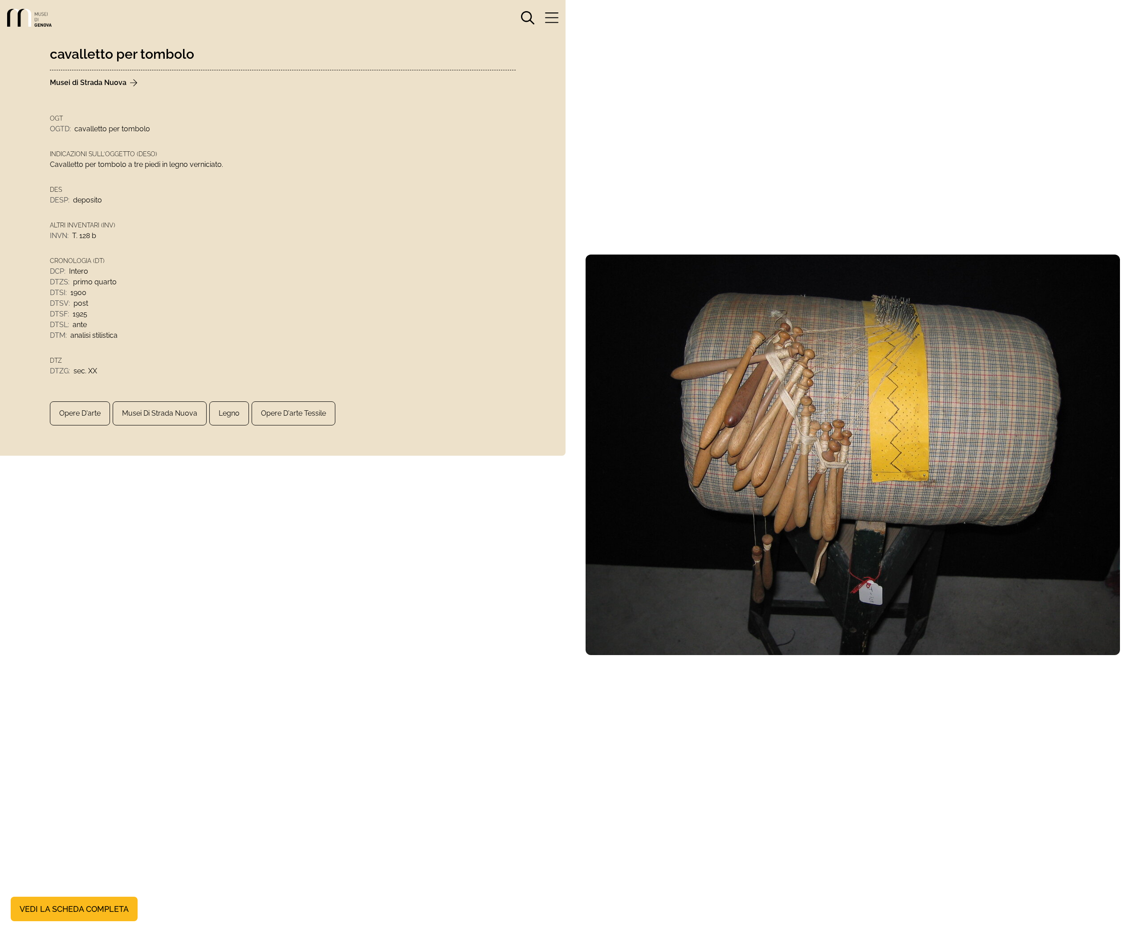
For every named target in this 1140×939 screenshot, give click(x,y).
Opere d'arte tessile (293, 413)
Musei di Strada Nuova (159, 413)
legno (229, 413)
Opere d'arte (80, 413)
